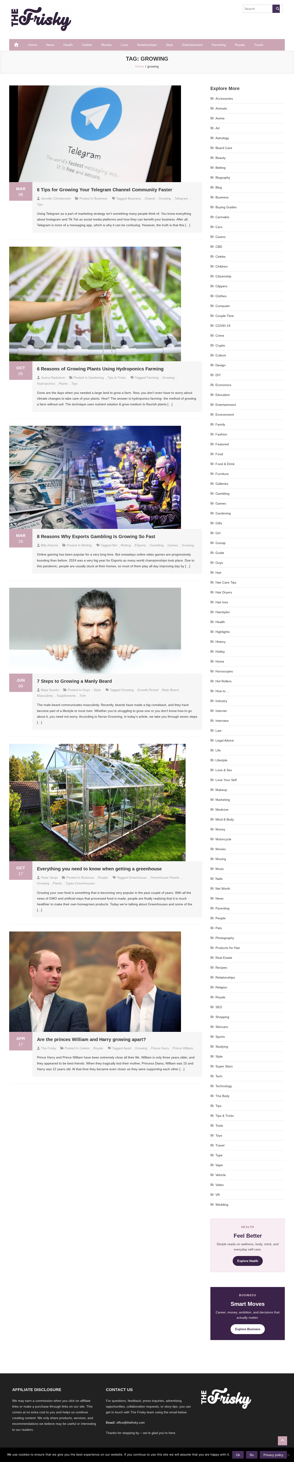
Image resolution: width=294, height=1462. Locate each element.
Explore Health (247, 1261)
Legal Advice (224, 740)
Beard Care (223, 148)
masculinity (45, 695)
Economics (223, 385)
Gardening (96, 377)
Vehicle (220, 1175)
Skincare (221, 1027)
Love (124, 45)
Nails (219, 879)
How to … (222, 691)
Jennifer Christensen (56, 198)
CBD (218, 246)
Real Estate (223, 958)
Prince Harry (160, 1048)
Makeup (221, 790)
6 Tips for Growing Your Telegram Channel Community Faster (104, 189)
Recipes (221, 967)
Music (219, 869)
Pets (218, 928)
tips (40, 204)
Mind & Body (224, 819)
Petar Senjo (49, 877)
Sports (220, 1037)
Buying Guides (226, 207)
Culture (220, 355)
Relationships (147, 45)
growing (165, 198)
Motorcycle (223, 839)
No (252, 1455)
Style (169, 45)
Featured (222, 444)
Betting (87, 545)
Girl (217, 533)
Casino (220, 237)
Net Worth (222, 888)
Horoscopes (224, 671)
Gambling (222, 493)
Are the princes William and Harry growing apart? (91, 1039)
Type (219, 1155)
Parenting (219, 45)
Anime (220, 118)
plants (63, 383)
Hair (218, 572)
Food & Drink (225, 464)
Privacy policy (273, 1455)
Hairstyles (222, 612)
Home (32, 45)
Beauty (220, 158)
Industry (221, 701)
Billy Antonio (49, 545)
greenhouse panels (164, 877)
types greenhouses (80, 883)
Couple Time (224, 316)
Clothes (220, 296)
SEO (218, 1007)
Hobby (220, 651)
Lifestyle (221, 760)
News (50, 45)
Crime (219, 335)
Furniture (222, 474)
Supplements (66, 695)
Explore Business (247, 1329)
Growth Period (147, 690)
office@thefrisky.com (130, 1422)
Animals (221, 108)
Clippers (221, 286)
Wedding (221, 1204)
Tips (218, 1106)
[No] (288, 1455)
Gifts (218, 523)
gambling (157, 545)
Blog (218, 187)
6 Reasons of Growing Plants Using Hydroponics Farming (100, 368)
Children (221, 266)
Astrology (222, 138)
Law (218, 730)
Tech (218, 1076)
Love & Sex (223, 770)
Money (220, 829)
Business (100, 198)
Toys (218, 1135)
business (134, 198)
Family (220, 424)
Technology (223, 1086)
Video (219, 1185)
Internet (221, 711)
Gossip (220, 543)
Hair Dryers (223, 592)
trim (82, 695)
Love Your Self (226, 780)
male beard (170, 690)
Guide (219, 553)
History (220, 642)
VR (217, 1195)
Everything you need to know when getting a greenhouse (99, 868)
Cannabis (222, 217)
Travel (258, 45)
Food (219, 454)
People (103, 877)
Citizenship (223, 276)
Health (68, 45)
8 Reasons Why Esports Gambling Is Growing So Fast (96, 536)
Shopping (222, 1017)
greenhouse (138, 877)
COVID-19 (222, 325)
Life (218, 750)
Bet (114, 545)
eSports (140, 545)
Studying (221, 1046)
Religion (221, 987)
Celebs (87, 45)
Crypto (220, 345)
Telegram (181, 198)
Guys (86, 690)
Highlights (222, 632)
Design (220, 365)
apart (127, 1048)
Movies (106, 45)
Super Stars (224, 1066)
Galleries (221, 483)
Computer (222, 306)
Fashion (221, 434)
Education (222, 395)
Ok (238, 1455)
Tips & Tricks (116, 377)
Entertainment (192, 45)
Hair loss (221, 602)
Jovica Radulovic (53, 377)
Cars (218, 227)
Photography (224, 938)
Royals (240, 45)
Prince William (183, 1048)
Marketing (222, 800)
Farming (153, 377)
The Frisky (48, 1048)
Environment (224, 414)
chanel (150, 198)
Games (172, 545)
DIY (218, 375)
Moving (220, 859)
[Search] (276, 9)
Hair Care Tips (225, 582)
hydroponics (46, 383)
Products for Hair (227, 948)
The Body (222, 1096)
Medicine (222, 809)
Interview (222, 721)
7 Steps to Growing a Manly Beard (74, 681)
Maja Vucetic (50, 690)
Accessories (224, 98)
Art (217, 128)
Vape (219, 1165)
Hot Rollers (223, 681)
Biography (222, 177)
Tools (219, 1125)
